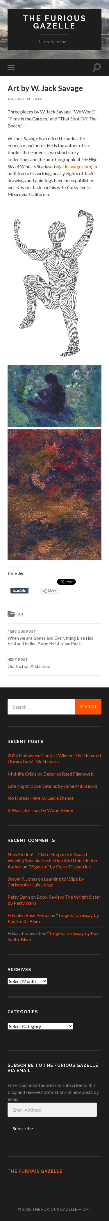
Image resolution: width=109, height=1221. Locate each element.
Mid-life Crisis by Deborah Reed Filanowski (51, 773)
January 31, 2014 (25, 99)
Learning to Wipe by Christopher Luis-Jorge (46, 882)
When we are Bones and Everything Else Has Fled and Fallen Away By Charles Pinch (50, 638)
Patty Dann (19, 897)
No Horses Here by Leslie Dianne (41, 798)
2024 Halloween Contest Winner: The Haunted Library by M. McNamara (54, 758)
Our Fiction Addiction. (29, 663)
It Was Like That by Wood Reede (40, 810)
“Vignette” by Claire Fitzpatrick (59, 866)
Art (20, 614)
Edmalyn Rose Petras (28, 915)
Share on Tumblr (19, 590)
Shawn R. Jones (22, 878)
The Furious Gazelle (55, 22)
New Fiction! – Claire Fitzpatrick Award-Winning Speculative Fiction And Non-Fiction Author (52, 860)
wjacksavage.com (73, 166)
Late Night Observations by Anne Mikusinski (52, 786)
